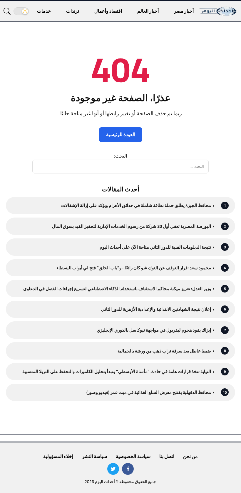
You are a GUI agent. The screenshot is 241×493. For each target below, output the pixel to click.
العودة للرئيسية (120, 134)
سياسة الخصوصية (133, 456)
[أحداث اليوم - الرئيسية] (218, 11)
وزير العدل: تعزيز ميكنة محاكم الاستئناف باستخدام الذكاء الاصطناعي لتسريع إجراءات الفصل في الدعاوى (117, 288)
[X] (113, 469)
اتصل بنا (166, 456)
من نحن (190, 456)
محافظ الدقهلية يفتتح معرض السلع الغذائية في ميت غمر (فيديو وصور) (148, 392)
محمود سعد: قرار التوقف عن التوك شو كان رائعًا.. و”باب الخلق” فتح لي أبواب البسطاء (133, 267)
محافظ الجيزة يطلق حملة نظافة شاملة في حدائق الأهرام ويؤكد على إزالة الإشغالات (136, 205)
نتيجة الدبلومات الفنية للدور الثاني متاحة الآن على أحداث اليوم (155, 247)
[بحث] (7, 11)
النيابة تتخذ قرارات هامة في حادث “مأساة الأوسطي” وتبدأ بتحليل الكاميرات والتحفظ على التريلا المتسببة (116, 371)
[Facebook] (128, 469)
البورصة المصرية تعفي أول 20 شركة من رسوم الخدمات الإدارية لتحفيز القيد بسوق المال (131, 226)
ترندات (72, 10)
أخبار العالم (148, 10)
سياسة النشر (94, 456)
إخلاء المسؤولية (58, 456)
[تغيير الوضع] (21, 11)
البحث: (120, 155)
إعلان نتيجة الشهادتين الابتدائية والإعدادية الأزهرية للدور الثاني (156, 309)
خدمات (44, 10)
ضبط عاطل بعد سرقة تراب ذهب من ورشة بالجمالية (164, 351)
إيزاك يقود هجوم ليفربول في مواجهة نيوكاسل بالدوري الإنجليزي (154, 330)
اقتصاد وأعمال (108, 10)
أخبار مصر (184, 10)
